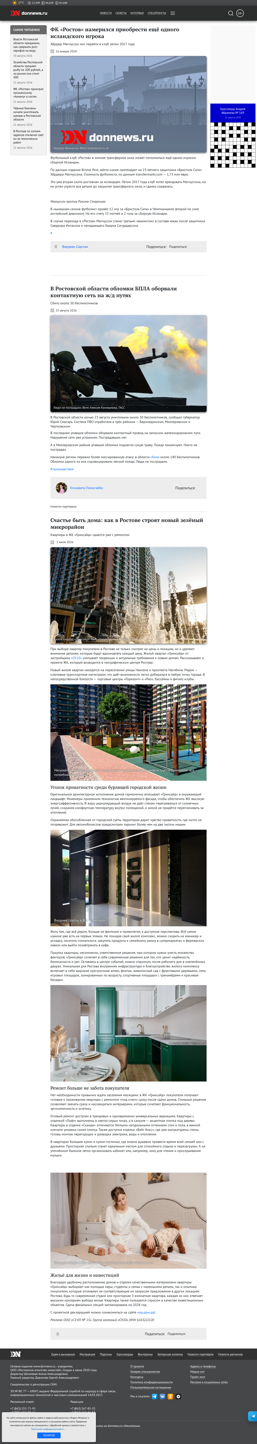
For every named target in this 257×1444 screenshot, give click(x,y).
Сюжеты (121, 13)
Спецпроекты (157, 13)
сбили (155, 457)
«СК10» (76, 658)
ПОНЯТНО (49, 1435)
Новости (106, 13)
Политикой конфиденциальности (47, 1429)
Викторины (145, 1354)
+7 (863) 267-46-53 (82, 1412)
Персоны (106, 1354)
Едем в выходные (63, 1354)
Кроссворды (125, 1354)
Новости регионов (230, 1354)
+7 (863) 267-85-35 (82, 1408)
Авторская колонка (170, 1354)
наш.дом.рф (146, 1312)
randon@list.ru (80, 1416)
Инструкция (87, 1354)
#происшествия (62, 469)
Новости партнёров (201, 1354)
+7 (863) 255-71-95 (23, 1408)
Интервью (137, 13)
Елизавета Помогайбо (86, 488)
